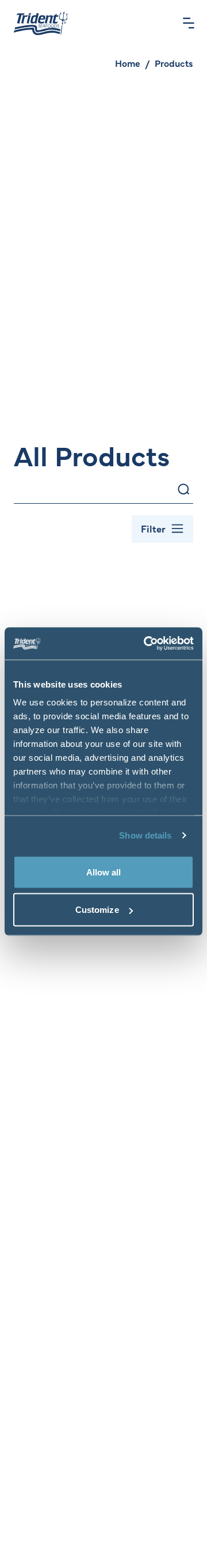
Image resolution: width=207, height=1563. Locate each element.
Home (127, 62)
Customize (97, 910)
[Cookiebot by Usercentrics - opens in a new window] (146, 643)
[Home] (40, 23)
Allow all (103, 872)
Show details (145, 835)
